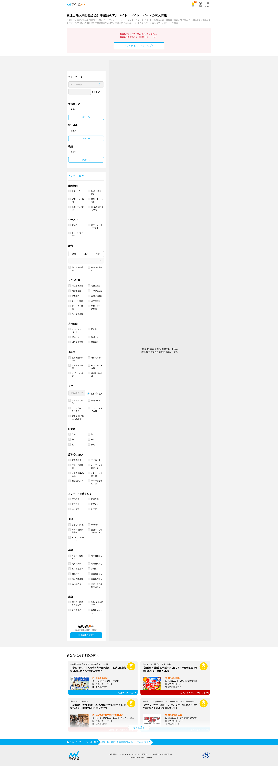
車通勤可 (95, 525)
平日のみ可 (95, 400)
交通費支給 (76, 564)
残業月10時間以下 (97, 374)
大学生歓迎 (76, 291)
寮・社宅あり (77, 569)
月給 (98, 254)
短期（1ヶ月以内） (78, 200)
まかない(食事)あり (78, 557)
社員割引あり (96, 574)
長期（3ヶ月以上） (78, 208)
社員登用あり (96, 579)
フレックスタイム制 (96, 409)
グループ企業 (152, 754)
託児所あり (76, 584)
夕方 (93, 439)
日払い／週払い (96, 268)
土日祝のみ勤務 (77, 401)
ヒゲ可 (94, 509)
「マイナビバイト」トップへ (139, 45)
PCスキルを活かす (97, 603)
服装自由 (75, 504)
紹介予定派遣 (77, 342)
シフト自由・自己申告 (77, 409)
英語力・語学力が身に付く (96, 531)
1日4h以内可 (96, 358)
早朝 (74, 434)
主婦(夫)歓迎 (96, 296)
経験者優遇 (76, 610)
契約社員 (75, 337)
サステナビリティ (133, 754)
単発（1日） (77, 191)
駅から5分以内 (78, 525)
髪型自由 (95, 499)
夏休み (74, 225)
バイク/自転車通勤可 (78, 531)
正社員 (94, 329)
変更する (86, 117)
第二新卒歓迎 (77, 314)
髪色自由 (75, 499)
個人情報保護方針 (166, 754)
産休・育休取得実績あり (96, 585)
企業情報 (112, 754)
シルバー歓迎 (77, 301)
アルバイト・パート (77, 330)
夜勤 (93, 444)
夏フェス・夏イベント (96, 226)
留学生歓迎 (95, 301)
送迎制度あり (96, 564)
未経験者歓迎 (77, 286)
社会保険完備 (77, 579)
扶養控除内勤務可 (77, 359)
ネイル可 (75, 509)
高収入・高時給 (77, 268)
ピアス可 (95, 504)
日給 (86, 254)
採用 (143, 754)
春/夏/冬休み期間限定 (97, 208)
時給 (74, 254)
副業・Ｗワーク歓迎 (96, 307)
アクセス (121, 754)
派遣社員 (95, 337)
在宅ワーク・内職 (96, 366)
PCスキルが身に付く (78, 538)
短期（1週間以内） (97, 192)
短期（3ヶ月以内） (97, 200)
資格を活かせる (96, 611)
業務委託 (95, 342)
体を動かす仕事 (77, 366)
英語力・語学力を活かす (77, 603)
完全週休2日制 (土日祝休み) (78, 417)
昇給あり (95, 569)
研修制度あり (96, 556)
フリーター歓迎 (77, 307)
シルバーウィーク (77, 234)
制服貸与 (75, 574)
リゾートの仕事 (77, 374)
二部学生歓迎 (96, 291)
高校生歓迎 (95, 286)
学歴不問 (75, 296)
